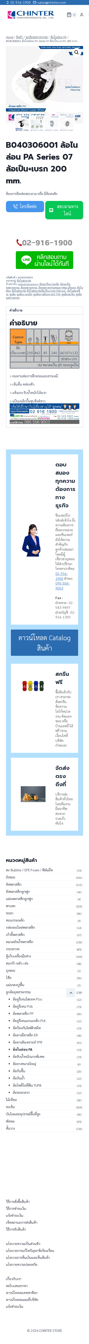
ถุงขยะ (10, 970)
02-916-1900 (61, 576)
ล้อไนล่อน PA (24, 280)
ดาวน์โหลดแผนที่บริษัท (22, 1299)
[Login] (82, 15)
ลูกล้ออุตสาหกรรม (18, 992)
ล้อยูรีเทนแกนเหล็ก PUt (29, 1020)
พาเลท (10, 906)
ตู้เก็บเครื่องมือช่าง (18, 956)
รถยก (9, 913)
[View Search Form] (59, 14)
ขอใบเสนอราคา (17, 1285)
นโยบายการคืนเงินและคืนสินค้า (28, 1257)
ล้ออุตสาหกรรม (29, 287)
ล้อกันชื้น (19, 1071)
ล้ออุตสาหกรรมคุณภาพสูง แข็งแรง (57, 287)
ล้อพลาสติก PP (23, 1013)
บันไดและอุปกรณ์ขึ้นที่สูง (23, 1114)
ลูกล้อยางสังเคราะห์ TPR (46, 294)
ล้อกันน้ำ (19, 1078)
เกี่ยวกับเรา (13, 1278)
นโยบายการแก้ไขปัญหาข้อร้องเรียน (30, 1250)
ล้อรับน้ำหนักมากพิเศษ (28, 1056)
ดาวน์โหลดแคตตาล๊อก (22, 1292)
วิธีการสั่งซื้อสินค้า (18, 1201)
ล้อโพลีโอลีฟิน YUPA (27, 1085)
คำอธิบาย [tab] (15, 310)
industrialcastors (28, 284)
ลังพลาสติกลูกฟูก (18, 891)
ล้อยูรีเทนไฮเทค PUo (27, 999)
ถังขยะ (10, 877)
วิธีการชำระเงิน (16, 1208)
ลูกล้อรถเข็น (68, 294)
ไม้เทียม (11, 1099)
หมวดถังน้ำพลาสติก (19, 941)
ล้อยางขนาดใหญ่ (24, 1063)
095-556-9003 (62, 585)
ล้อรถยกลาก (21, 1092)
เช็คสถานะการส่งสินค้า (21, 1222)
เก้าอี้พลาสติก (15, 934)
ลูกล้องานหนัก (24, 294)
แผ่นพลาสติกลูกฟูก (19, 898)
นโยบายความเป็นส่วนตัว (23, 1243)
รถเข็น (10, 1106)
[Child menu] (70, 992)
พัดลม (10, 1121)
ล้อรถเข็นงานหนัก (49, 284)
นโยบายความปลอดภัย (21, 1264)
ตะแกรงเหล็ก (15, 920)
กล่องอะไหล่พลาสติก (20, 927)
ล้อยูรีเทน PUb (23, 1006)
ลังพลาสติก (14, 884)
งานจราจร (13, 949)
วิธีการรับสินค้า (16, 1229)
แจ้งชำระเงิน (14, 1215)
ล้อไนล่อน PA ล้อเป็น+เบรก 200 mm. (46, 290)
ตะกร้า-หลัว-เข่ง (17, 963)
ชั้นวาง (10, 1128)
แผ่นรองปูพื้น (15, 984)
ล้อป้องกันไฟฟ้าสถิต (27, 1028)
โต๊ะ (9, 977)
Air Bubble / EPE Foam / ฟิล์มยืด (29, 870)
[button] (76, 52)
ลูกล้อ (13, 294)
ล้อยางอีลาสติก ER (25, 1035)
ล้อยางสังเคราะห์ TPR (27, 1042)
